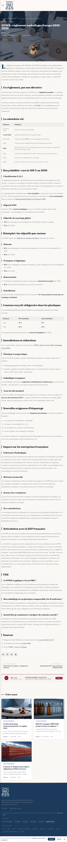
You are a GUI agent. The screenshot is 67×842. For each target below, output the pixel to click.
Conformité (17, 821)
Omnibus (58, 828)
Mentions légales (16, 808)
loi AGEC (38, 105)
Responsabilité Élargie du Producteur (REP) (30, 199)
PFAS (26, 139)
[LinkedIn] (7, 40)
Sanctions (35, 828)
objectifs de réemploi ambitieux (28, 238)
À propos (4, 808)
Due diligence (50, 828)
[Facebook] (11, 40)
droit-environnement (8, 21)
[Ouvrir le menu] (3, 5)
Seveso (14, 828)
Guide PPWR (26, 643)
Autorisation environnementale (9, 831)
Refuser (59, 839)
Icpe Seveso (33, 821)
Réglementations (50, 821)
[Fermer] (65, 839)
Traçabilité (42, 828)
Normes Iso (25, 821)
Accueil (3, 18)
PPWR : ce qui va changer (17, 647)
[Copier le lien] (15, 40)
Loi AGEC (22, 831)
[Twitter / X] (3, 40)
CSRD (8, 828)
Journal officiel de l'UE (46, 640)
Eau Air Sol (41, 821)
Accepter (51, 839)
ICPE (3, 828)
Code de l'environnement (24, 828)
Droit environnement (11, 18)
